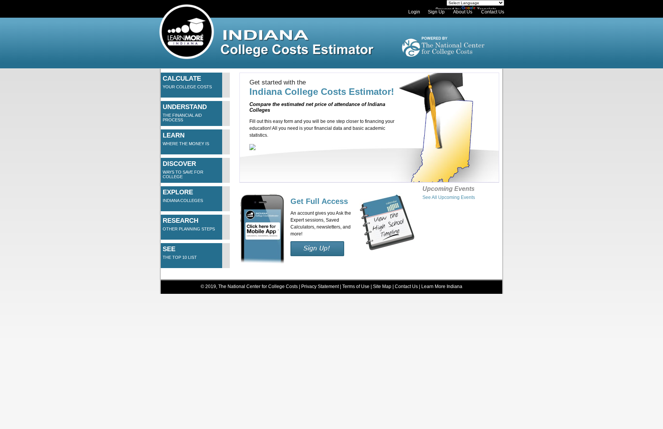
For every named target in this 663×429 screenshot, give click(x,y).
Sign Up (436, 12)
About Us (462, 12)
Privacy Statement (320, 286)
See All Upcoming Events (448, 197)
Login (414, 12)
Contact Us (492, 12)
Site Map (383, 286)
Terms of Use (355, 286)
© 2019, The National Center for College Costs (249, 286)
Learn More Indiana (441, 286)
